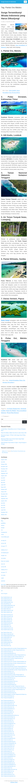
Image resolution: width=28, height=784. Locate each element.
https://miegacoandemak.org (7, 758)
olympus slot (3, 555)
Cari (2, 419)
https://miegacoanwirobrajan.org (19, 694)
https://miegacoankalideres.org (7, 671)
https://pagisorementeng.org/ (7, 614)
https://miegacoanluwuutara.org (7, 733)
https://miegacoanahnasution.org (7, 648)
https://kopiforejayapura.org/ (7, 602)
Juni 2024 (3, 505)
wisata (2, 534)
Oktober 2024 (4, 496)
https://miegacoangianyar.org (20, 687)
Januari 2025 (3, 491)
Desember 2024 (4, 494)
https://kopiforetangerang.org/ (7, 607)
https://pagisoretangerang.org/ (7, 634)
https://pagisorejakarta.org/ (6, 612)
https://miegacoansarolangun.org (7, 759)
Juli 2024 (3, 503)
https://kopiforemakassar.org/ (7, 629)
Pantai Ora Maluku (11, 410)
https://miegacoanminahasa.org (7, 687)
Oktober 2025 (4, 471)
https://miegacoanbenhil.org (21, 666)
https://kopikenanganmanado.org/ (8, 635)
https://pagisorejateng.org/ (6, 621)
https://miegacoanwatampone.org (8, 744)
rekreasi (2, 525)
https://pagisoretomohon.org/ (7, 616)
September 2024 (4, 498)
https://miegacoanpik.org (19, 674)
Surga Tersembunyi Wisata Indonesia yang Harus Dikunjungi (13, 15)
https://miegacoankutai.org (6, 751)
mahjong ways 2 (4, 451)
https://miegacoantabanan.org (7, 730)
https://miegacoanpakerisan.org (7, 771)
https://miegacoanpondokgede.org (8, 673)
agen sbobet (3, 584)
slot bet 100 (3, 543)
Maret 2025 (3, 487)
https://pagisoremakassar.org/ (7, 610)
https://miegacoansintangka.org (7, 712)
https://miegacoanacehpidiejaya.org (8, 754)
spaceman (3, 580)
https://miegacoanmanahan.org (7, 700)
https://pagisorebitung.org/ (6, 618)
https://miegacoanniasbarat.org (7, 725)
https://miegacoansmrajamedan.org (8, 776)
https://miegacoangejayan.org (20, 648)
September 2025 (4, 473)
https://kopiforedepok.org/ (6, 637)
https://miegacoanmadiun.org (7, 772)
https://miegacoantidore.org (18, 656)
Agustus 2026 (4, 459)
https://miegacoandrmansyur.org (7, 774)
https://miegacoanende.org (20, 655)
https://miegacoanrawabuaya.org (19, 668)
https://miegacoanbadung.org (7, 728)
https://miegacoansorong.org (18, 686)
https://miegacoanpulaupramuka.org (8, 653)
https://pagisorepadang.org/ (6, 619)
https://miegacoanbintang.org (7, 710)
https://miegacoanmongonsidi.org (8, 691)
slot (2, 530)
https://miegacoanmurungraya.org (8, 718)
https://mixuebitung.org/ (6, 603)
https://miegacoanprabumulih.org (8, 655)
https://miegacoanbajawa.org (7, 713)
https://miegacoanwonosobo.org (7, 661)
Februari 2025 (4, 489)
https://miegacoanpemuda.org (7, 650)
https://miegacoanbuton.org (6, 736)
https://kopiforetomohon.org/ (7, 628)
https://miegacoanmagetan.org (7, 726)
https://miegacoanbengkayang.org (8, 762)
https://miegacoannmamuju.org (7, 721)
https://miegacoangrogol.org (21, 669)
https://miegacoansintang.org (7, 651)
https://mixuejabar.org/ (5, 643)
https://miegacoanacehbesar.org (7, 731)
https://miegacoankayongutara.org (8, 702)
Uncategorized (4, 532)
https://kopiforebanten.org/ (6, 597)
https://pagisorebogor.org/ (6, 632)
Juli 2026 (3, 462)
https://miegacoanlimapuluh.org (7, 761)
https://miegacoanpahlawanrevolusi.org (9, 769)
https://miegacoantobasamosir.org (8, 735)
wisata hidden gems (5, 536)
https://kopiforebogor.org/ (6, 640)
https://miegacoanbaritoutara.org (7, 746)
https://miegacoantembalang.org (7, 696)
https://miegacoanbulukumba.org (7, 708)
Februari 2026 (4, 464)
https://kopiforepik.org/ (6, 624)
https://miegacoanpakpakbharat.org (8, 756)
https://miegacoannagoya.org (19, 689)
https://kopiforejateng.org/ (6, 598)
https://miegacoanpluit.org (6, 676)
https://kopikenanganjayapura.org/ (8, 605)
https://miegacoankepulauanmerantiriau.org (10, 715)
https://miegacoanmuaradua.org (7, 679)
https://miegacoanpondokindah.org (8, 669)
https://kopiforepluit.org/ (6, 626)
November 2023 (4, 512)
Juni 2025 (3, 480)
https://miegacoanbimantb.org (7, 720)
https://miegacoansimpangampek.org (8, 743)
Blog (2, 520)
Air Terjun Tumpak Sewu (13, 408)
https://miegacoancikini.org (6, 668)
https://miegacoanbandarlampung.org (8, 684)
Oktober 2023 (4, 514)
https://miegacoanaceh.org (6, 658)
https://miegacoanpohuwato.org (7, 703)
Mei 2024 (3, 507)
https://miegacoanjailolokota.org (7, 753)
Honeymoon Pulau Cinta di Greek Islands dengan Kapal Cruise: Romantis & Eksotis (12, 439)
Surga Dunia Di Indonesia (8, 1)
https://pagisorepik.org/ (6, 608)
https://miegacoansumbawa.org (7, 749)
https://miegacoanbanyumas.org (7, 707)
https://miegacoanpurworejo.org (7, 748)
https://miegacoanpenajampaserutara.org (9, 681)
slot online (3, 575)
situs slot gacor (4, 593)
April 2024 (3, 510)
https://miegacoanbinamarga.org (7, 663)
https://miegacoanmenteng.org (7, 674)
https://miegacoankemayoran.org (7, 664)
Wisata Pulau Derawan (13, 412)
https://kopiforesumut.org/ (6, 600)
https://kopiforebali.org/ (6, 639)
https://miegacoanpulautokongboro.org (9, 705)
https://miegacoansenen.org (20, 663)
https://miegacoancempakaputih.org (8, 764)
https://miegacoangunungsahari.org (8, 766)
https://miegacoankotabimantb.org (8, 666)
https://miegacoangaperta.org (7, 694)
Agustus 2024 (4, 500)
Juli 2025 (3, 478)
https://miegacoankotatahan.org (7, 659)
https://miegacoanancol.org (6, 767)
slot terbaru (3, 558)
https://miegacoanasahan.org (7, 739)
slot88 (2, 578)
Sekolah (2, 527)
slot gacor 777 (4, 546)
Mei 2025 (3, 482)
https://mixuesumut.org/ (6, 645)
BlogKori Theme (14, 782)
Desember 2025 (4, 466)
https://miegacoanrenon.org (18, 650)
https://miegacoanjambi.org (6, 686)
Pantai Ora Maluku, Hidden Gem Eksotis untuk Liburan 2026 (13, 432)
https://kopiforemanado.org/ (6, 642)
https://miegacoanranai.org (17, 658)
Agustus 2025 (4, 475)
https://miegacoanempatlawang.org (8, 741)
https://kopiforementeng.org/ (7, 623)
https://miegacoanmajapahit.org (7, 697)
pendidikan (3, 523)
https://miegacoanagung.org (6, 656)
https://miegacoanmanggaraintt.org (8, 723)
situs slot (3, 564)
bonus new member (5, 561)
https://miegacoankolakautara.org (19, 676)
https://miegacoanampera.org (20, 661)
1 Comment (5, 416)
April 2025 (3, 484)
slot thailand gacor (5, 552)
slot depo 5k (3, 540)
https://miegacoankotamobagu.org (8, 717)
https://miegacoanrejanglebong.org (8, 738)
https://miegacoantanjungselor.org (8, 682)
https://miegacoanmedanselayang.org (8, 692)
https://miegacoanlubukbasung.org (8, 678)
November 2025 (4, 468)
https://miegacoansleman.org (7, 689)
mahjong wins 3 (4, 569)
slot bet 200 (3, 566)
